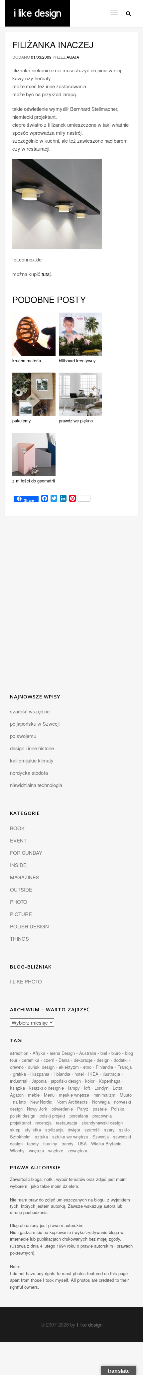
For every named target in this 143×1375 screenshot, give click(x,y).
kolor (89, 1081)
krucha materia (26, 360)
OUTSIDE (21, 889)
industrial (18, 1081)
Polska (117, 1109)
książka (17, 1088)
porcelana (79, 1116)
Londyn (101, 1088)
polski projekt (52, 1116)
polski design (22, 1116)
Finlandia (104, 1067)
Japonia (39, 1081)
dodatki (121, 1060)
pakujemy (21, 420)
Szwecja (100, 1136)
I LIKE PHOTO (26, 981)
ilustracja (111, 1074)
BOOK (17, 828)
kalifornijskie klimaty (32, 760)
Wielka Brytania (106, 1143)
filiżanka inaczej (52, 44)
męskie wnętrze (74, 1095)
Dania (64, 1060)
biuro (116, 1053)
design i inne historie (32, 748)
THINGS (19, 938)
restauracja (66, 1123)
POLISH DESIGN (29, 926)
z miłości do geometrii (33, 480)
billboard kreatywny (77, 360)
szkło (124, 1129)
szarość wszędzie (30, 711)
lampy (74, 1088)
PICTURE (21, 913)
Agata (73, 57)
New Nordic (41, 1102)
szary (109, 1129)
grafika (19, 1074)
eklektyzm (69, 1067)
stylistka (33, 1129)
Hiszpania (39, 1074)
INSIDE (18, 864)
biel (103, 1053)
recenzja (43, 1123)
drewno (17, 1067)
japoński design (66, 1081)
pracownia (102, 1116)
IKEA (93, 1074)
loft (87, 1088)
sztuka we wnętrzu (70, 1136)
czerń (49, 1060)
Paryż (82, 1109)
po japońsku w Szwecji (35, 723)
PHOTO (18, 901)
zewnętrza (77, 1150)
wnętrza (36, 1150)
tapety (33, 1143)
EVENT (18, 840)
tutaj (46, 273)
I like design (89, 1324)
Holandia (62, 1074)
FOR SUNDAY (26, 852)
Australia (87, 1053)
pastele (100, 1109)
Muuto (126, 1095)
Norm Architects (72, 1102)
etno (87, 1067)
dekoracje (83, 1060)
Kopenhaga (109, 1081)
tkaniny (50, 1143)
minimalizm (104, 1095)
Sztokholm (20, 1136)
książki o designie (46, 1088)
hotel (79, 1074)
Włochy (17, 1150)
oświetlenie (62, 1109)
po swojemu (23, 735)
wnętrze (55, 1150)
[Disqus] (71, 608)
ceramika (30, 1060)
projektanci (20, 1123)
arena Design (62, 1053)
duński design (41, 1067)
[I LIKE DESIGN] (37, 8)
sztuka (41, 1136)
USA (82, 1143)
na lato (19, 1102)
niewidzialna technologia (36, 784)
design (103, 1060)
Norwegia (101, 1102)
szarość (92, 1129)
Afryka (39, 1053)
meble (34, 1095)
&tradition (19, 1053)
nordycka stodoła (29, 772)
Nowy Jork (37, 1109)
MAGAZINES (24, 877)
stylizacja (54, 1129)
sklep (15, 1129)
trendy (67, 1143)
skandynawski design (102, 1123)
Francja (124, 1067)
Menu (49, 1095)
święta (74, 1129)
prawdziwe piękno (76, 420)
